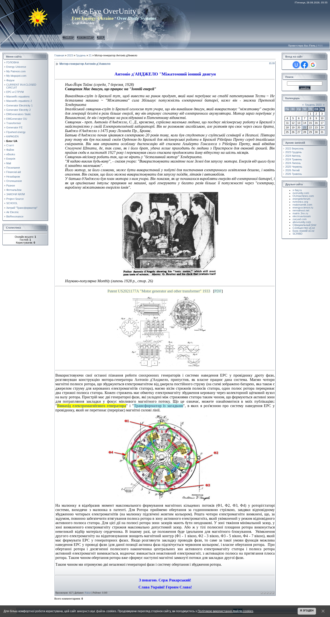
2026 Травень (293, 173)
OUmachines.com (303, 195)
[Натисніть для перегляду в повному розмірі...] (170, 194)
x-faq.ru (297, 190)
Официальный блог (304, 224)
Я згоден (307, 610)
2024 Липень (293, 163)
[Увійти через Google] (313, 65)
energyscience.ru (303, 207)
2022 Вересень (294, 148)
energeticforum (301, 198)
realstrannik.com (302, 204)
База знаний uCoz (304, 230)
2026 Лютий (292, 170)
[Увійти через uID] (296, 64)
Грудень (81, 55)
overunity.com (301, 193)
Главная (68, 37)
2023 (70, 55)
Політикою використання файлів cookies (225, 611)
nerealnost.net (301, 210)
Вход (100, 37)
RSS (320, 45)
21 (90, 55)
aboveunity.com (302, 222)
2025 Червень (293, 166)
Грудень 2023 (313, 104)
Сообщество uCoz (304, 227)
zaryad (297, 219)
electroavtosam (302, 216)
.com (304, 219)
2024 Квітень (293, 155)
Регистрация (85, 37)
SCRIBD (297, 233)
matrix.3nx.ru (300, 213)
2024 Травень (293, 159)
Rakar (88, 593)
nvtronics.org (300, 201)
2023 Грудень (293, 152)
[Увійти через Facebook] (304, 64)
